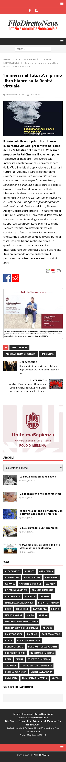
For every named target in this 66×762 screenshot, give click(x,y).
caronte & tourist (30, 583)
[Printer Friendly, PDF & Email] (53, 270)
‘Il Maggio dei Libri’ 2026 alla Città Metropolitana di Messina (39, 546)
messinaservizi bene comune (21, 621)
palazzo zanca (13, 634)
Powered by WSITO (40, 754)
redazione (35, 94)
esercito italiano (48, 602)
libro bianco (19, 347)
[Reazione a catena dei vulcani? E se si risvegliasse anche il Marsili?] (10, 514)
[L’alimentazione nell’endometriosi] (10, 497)
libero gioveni (13, 615)
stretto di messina (39, 659)
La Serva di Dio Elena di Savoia (37, 476)
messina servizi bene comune (21, 628)
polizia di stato (14, 646)
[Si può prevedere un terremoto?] (10, 531)
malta (30, 615)
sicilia (19, 659)
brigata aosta (32, 577)
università (11, 678)
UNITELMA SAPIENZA (41, 671)
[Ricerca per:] (33, 48)
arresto (30, 571)
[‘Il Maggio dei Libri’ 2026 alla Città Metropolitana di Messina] (10, 548)
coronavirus (12, 596)
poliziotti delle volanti (42, 646)
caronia (10, 583)
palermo (32, 634)
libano (55, 609)
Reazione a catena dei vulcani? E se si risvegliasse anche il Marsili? (41, 512)
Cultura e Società (27, 59)
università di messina (34, 678)
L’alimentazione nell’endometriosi (40, 493)
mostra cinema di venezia (20, 353)
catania (50, 583)
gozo (8, 609)
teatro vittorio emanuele (36, 665)
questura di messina (42, 653)
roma (8, 659)
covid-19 (30, 596)
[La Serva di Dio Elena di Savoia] (10, 480)
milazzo (47, 628)
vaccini (56, 678)
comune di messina (42, 590)
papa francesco (51, 634)
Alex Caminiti (12, 571)
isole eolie (22, 609)
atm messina (12, 577)
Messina (43, 615)
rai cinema (47, 353)
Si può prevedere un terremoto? (38, 527)
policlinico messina (28, 640)
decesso (44, 596)
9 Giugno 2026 (28, 480)
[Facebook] (30, 10)
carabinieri (51, 577)
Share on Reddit (15, 278)
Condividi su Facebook (7, 278)
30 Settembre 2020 (15, 94)
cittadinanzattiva (16, 590)
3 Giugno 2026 (28, 497)
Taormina (10, 665)
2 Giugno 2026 (28, 517)
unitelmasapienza (15, 671)
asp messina (46, 571)
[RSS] (36, 10)
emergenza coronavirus (19, 602)
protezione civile (15, 653)
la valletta (40, 609)
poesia (9, 640)
